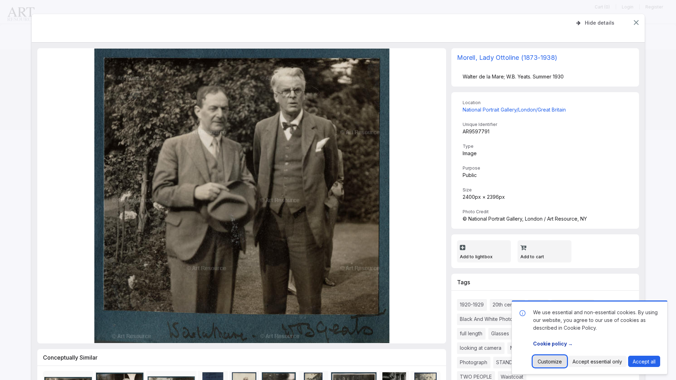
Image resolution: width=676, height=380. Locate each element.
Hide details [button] (599, 23)
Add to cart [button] (532, 256)
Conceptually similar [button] (70, 357)
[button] (636, 22)
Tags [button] (463, 282)
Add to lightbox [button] (476, 256)
